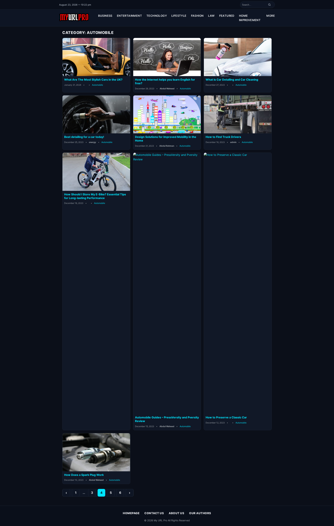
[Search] (269, 4)
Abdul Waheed (167, 88)
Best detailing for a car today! (84, 137)
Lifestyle (178, 15)
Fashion (197, 15)
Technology (156, 15)
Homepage (131, 513)
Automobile (97, 85)
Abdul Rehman (166, 146)
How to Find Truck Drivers (223, 137)
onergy (92, 142)
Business (105, 15)
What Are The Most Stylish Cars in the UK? (93, 79)
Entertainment (129, 15)
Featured (226, 15)
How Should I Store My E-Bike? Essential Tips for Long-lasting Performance (95, 196)
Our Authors (200, 513)
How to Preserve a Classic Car (227, 417)
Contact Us (154, 513)
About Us (176, 513)
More (270, 15)
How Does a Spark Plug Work (84, 475)
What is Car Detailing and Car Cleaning (232, 79)
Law (211, 15)
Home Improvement (250, 18)
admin (233, 142)
